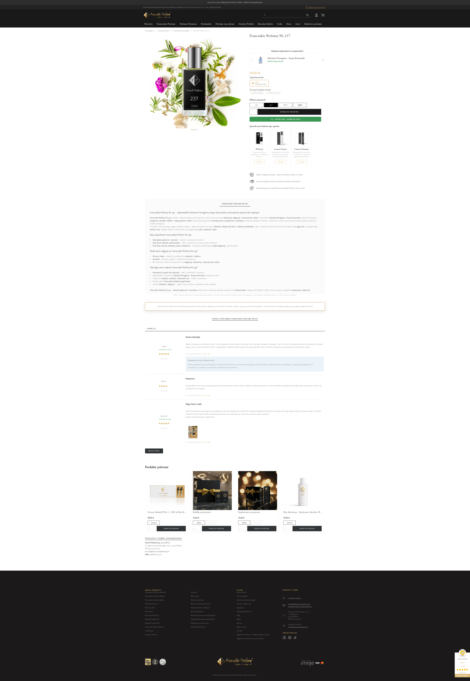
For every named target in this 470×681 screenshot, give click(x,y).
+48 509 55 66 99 (215, 7)
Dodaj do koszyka (289, 112)
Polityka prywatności (244, 611)
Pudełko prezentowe (202, 512)
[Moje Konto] (317, 15)
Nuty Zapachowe (197, 611)
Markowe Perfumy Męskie (200, 608)
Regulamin (241, 608)
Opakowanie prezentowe (249, 512)
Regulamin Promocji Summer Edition (250, 638)
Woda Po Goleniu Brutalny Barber (203, 615)
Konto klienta (242, 592)
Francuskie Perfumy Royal (154, 600)
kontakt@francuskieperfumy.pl (157, 551)
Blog (238, 615)
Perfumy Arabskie (197, 600)
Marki (239, 619)
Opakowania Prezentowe (200, 623)
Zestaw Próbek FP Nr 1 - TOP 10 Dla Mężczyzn (167, 512)
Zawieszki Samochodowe (154, 627)
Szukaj (308, 15)
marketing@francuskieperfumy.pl (300, 606)
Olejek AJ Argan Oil (152, 619)
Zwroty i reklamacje (244, 604)
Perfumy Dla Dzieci (152, 615)
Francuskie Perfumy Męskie (155, 596)
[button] (192, 129)
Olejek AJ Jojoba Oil (152, 623)
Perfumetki (149, 611)
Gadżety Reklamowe (198, 627)
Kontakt (239, 631)
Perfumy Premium (151, 604)
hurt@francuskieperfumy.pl (298, 627)
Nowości (194, 592)
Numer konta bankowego (246, 600)
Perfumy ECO (150, 608)
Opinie (239, 623)
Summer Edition (151, 635)
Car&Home (149, 631)
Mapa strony (241, 627)
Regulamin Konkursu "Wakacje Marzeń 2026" (253, 635)
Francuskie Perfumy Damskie (155, 592)
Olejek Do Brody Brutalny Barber (203, 619)
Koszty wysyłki (242, 596)
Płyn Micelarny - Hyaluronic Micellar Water (302, 512)
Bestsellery (195, 596)
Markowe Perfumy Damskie (201, 604)
